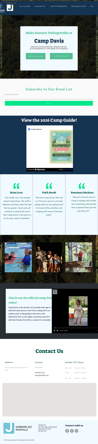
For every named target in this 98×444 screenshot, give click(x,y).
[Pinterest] (72, 431)
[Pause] (54, 330)
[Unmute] (57, 330)
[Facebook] (67, 431)
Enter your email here (11, 94)
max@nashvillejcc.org (42, 375)
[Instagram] (76, 431)
